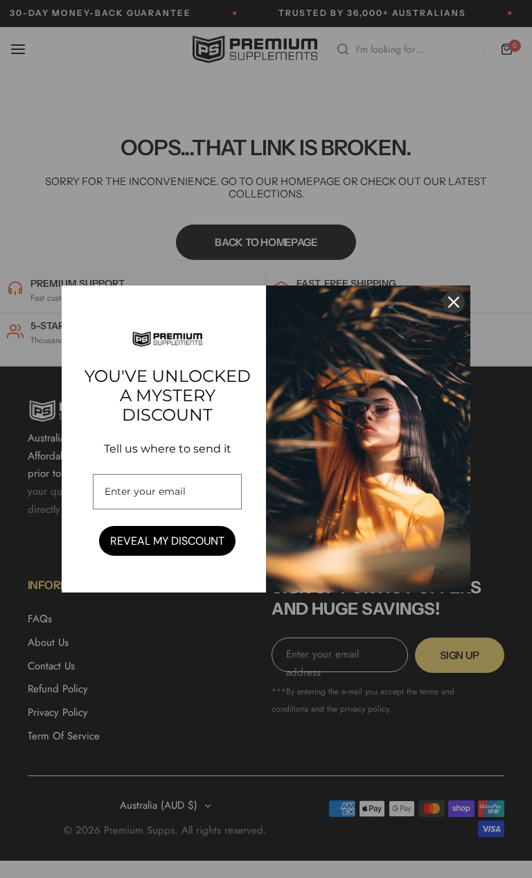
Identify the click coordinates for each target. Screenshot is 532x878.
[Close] (453, 302)
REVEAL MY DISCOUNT (167, 541)
